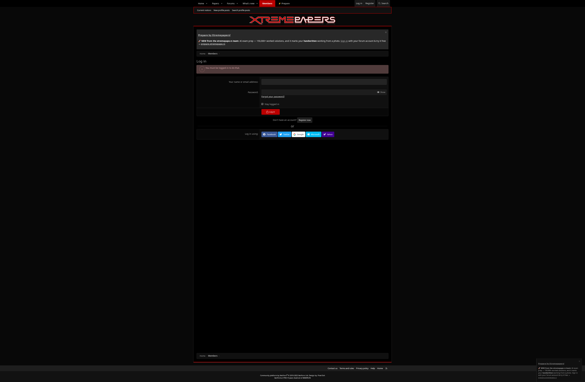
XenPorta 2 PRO (280, 378)
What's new (248, 3)
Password (253, 92)
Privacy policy (362, 368)
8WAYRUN (307, 378)
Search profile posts (241, 10)
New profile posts (222, 10)
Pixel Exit (321, 375)
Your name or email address (243, 81)
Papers (215, 3)
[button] (206, 3)
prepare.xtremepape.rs (213, 43)
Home (201, 3)
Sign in (344, 40)
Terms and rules (347, 368)
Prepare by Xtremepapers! (214, 35)
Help (373, 368)
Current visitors (204, 10)
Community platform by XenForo (284, 375)
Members (267, 3)
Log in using (251, 133)
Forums (231, 3)
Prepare (284, 3)
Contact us (332, 368)
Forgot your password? (273, 96)
